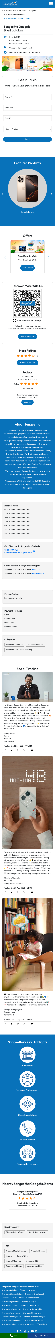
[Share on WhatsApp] (31, 750)
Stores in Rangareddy (29, 1305)
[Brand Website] (37, 1331)
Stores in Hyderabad (10, 1302)
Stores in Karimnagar (11, 1313)
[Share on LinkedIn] (12, 750)
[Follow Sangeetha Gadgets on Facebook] (18, 1331)
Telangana (35, 569)
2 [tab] (25, 68)
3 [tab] (29, 68)
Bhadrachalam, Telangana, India (18, 553)
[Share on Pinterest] (18, 750)
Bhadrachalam (37, 573)
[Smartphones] (27, 188)
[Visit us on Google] (29, 1331)
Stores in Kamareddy (32, 1309)
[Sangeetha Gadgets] (10, 4)
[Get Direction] (35, 552)
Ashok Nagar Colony (37, 1232)
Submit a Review (27, 363)
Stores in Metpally (26, 1324)
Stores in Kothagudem (11, 1317)
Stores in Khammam (32, 1313)
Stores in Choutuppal (34, 1294)
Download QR (27, 337)
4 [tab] (33, 68)
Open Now (35, 52)
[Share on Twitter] (25, 750)
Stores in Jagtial (29, 1302)
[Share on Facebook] (6, 750)
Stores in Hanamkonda (29, 1298)
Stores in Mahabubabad (12, 1320)
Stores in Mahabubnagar (34, 1317)
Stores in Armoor (28, 1290)
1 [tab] (21, 68)
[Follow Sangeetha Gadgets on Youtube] (33, 1331)
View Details (27, 268)
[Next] (51, 194)
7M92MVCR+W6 (11, 550)
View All (27, 402)
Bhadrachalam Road (14, 1232)
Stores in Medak (9, 1324)
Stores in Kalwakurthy (11, 1309)
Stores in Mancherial (34, 1320)
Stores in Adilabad (9, 1290)
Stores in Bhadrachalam (12, 1294)
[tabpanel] (27, 63)
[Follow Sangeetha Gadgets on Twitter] (22, 1331)
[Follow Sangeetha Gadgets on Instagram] (26, 1331)
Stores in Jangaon (9, 1305)
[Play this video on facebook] (27, 687)
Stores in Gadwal (9, 1298)
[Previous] (3, 194)
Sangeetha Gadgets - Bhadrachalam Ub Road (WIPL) (27, 1193)
